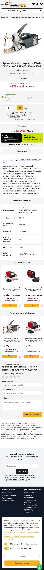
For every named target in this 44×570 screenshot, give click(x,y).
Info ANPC (27, 512)
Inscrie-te (22, 471)
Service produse (8, 501)
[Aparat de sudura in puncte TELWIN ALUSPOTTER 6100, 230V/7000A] (33, 276)
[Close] (39, 520)
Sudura (14, 17)
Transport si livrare (9, 495)
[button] (3, 377)
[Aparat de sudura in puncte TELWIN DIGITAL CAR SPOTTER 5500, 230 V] (11, 276)
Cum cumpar (7, 493)
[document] (22, 543)
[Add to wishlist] (26, 108)
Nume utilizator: (8, 381)
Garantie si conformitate (29, 496)
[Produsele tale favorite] (33, 4)
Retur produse (7, 498)
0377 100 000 (15, 117)
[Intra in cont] (37, 4)
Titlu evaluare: (7, 389)
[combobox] (22, 10)
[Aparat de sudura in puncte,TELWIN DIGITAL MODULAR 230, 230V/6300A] (11, 327)
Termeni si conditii (30, 505)
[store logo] (18, 4)
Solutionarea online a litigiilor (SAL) (31, 508)
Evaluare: (5, 398)
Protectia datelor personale (30, 501)
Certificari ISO (29, 493)
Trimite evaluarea (32, 414)
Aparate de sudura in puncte (29, 17)
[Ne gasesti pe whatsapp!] (39, 567)
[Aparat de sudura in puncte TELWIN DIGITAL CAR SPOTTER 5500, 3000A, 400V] (33, 327)
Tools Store (5, 17)
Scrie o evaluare (22, 70)
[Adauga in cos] (20, 107)
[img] (11, 83)
